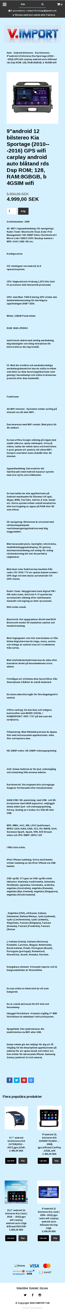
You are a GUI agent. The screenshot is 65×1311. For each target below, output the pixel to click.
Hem (9, 53)
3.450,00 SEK (49, 1154)
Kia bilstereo (42, 53)
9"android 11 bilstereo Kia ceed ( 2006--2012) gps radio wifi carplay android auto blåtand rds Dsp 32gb (49, 1218)
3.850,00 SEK (16, 1230)
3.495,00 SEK (16, 1151)
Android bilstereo (23, 53)
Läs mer (10, 1161)
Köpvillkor (22, 1288)
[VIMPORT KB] (32, 33)
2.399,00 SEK (49, 1231)
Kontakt (33, 1288)
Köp (23, 211)
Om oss (44, 1288)
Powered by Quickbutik (32, 1308)
